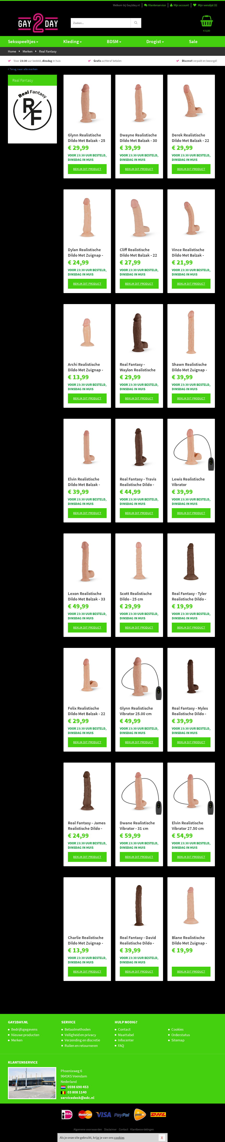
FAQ (121, 1045)
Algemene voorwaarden (88, 1129)
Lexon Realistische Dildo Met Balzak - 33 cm (86, 596)
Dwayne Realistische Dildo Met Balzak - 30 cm (138, 137)
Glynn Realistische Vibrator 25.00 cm (136, 710)
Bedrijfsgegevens (24, 1029)
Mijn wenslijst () (207, 5)
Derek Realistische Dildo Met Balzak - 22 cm (190, 137)
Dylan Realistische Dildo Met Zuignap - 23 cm (85, 252)
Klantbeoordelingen (142, 1129)
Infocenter (126, 1040)
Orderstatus (180, 1034)
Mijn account (181, 5)
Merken (16, 1040)
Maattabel (126, 1034)
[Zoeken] (136, 23)
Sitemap (177, 1040)
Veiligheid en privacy (80, 1034)
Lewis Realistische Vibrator (188, 481)
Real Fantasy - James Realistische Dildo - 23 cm (86, 825)
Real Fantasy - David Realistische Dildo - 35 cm (138, 940)
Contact (124, 1029)
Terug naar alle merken (23, 69)
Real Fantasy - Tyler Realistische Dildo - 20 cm (189, 596)
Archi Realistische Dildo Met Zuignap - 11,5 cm (85, 367)
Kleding (71, 41)
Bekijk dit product (87, 169)
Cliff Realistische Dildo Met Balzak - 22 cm (138, 252)
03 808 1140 (77, 1092)
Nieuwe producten (25, 1034)
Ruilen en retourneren (81, 1045)
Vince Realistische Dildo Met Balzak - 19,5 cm (188, 252)
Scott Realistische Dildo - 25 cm (136, 596)
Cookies (177, 1029)
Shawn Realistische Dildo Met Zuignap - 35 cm (189, 367)
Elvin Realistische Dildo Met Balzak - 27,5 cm (84, 481)
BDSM (112, 41)
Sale (193, 41)
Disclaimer (110, 1129)
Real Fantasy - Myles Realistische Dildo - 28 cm (190, 710)
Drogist (153, 41)
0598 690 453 (78, 1086)
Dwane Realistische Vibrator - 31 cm (137, 825)
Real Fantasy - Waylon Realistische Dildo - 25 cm (138, 367)
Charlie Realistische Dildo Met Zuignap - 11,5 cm (85, 940)
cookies (119, 1137)
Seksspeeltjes (21, 41)
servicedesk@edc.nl (77, 1097)
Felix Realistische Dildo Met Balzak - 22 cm (86, 710)
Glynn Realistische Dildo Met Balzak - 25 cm (86, 137)
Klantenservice (157, 5)
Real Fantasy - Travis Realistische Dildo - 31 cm (138, 481)
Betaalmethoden (78, 1029)
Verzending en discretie (82, 1040)
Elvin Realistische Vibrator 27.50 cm (188, 825)
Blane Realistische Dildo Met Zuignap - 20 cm (189, 940)
